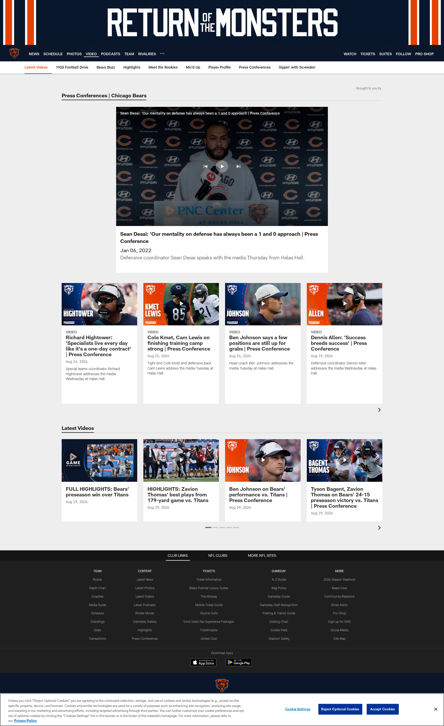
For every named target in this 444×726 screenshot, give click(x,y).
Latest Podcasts (145, 605)
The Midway (209, 596)
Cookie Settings (297, 709)
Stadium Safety (279, 638)
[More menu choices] (162, 53)
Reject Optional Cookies (340, 709)
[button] (205, 166)
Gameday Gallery (144, 621)
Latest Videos (145, 596)
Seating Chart (278, 621)
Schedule (97, 613)
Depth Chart (97, 588)
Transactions (97, 638)
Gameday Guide (279, 596)
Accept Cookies (382, 709)
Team (97, 571)
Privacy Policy (25, 721)
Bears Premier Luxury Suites (208, 588)
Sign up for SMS (339, 621)
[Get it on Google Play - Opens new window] (238, 664)
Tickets (209, 571)
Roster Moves (144, 613)
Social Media (339, 630)
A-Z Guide (279, 579)
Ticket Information (208, 579)
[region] (222, 709)
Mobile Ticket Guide (209, 605)
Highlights (145, 630)
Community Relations (339, 596)
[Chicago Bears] (222, 686)
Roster (97, 579)
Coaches (97, 596)
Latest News (145, 579)
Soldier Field (278, 630)
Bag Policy (279, 588)
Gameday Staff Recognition (279, 605)
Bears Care (339, 588)
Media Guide (97, 605)
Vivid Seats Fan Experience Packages (208, 621)
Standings (97, 621)
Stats (97, 630)
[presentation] (380, 410)
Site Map (340, 638)
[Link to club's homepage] (14, 53)
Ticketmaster (209, 630)
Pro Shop (339, 613)
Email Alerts (339, 605)
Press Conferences (145, 638)
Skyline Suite (209, 613)
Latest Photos (144, 588)
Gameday (279, 571)
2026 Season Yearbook (339, 579)
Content (145, 571)
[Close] (435, 709)
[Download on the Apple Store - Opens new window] (203, 662)
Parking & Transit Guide (279, 613)
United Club (209, 638)
